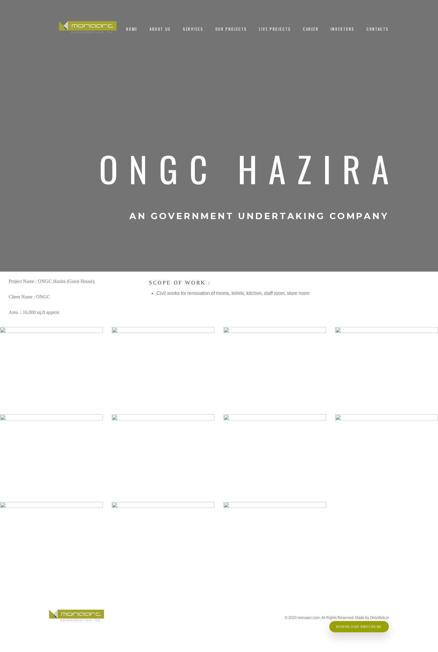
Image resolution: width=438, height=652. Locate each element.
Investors (343, 29)
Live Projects (275, 29)
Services (193, 29)
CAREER (311, 29)
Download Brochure (359, 626)
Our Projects (231, 29)
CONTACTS (377, 29)
